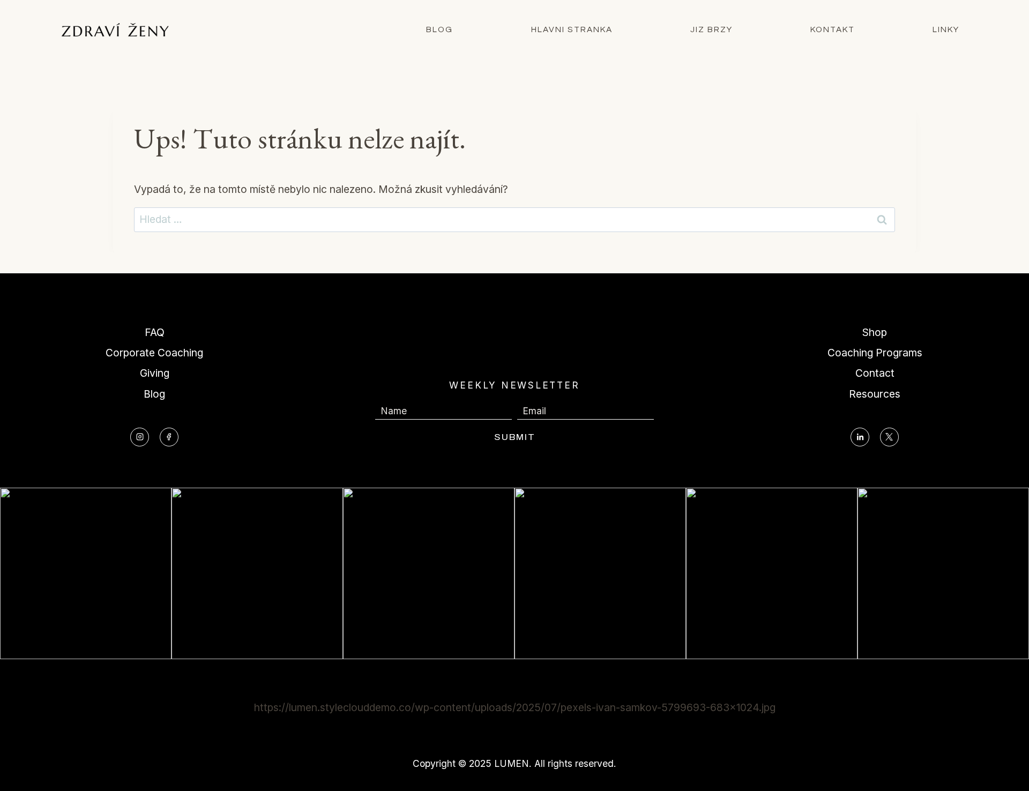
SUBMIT (514, 437)
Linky (946, 29)
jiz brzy (711, 29)
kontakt (832, 29)
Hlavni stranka (572, 29)
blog (439, 29)
